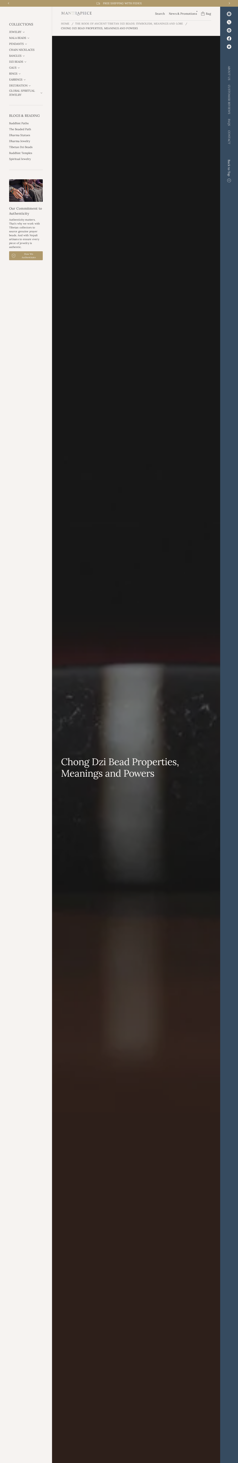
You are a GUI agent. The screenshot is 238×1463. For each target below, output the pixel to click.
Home (65, 23)
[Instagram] (229, 14)
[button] (160, 13)
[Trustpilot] (229, 47)
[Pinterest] (229, 30)
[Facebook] (229, 38)
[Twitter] (229, 22)
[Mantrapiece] (76, 13)
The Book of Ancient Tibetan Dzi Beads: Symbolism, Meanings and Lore (129, 23)
